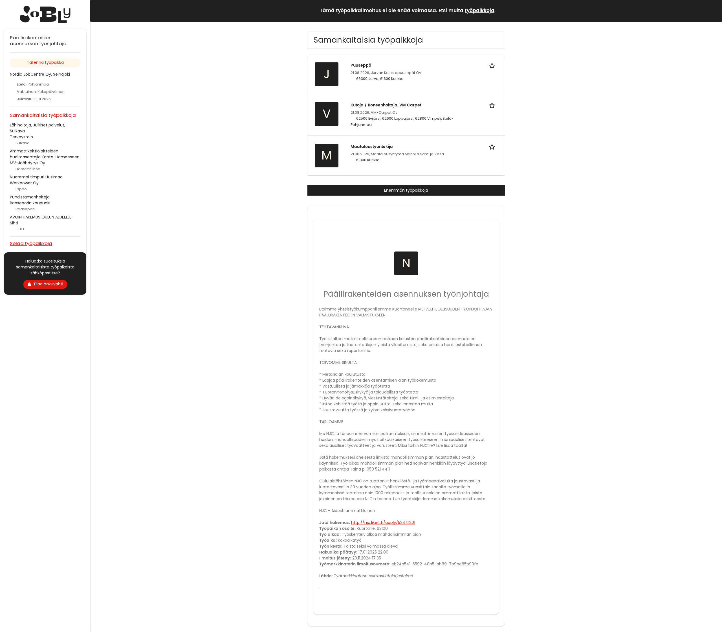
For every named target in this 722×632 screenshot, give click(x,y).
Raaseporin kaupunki (30, 203)
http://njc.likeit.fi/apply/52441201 (383, 522)
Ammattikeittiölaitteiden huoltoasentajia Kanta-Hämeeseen (45, 154)
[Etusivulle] (45, 14)
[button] (713, 11)
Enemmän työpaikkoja (406, 190)
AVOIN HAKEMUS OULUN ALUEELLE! (41, 217)
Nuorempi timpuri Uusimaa (36, 177)
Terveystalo (21, 137)
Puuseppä (361, 65)
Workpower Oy (24, 183)
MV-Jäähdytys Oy (27, 163)
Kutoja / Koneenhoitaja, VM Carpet (386, 105)
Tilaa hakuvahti (48, 284)
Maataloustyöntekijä (372, 146)
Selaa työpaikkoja (31, 243)
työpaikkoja (479, 11)
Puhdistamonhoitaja (30, 197)
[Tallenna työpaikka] (493, 65)
